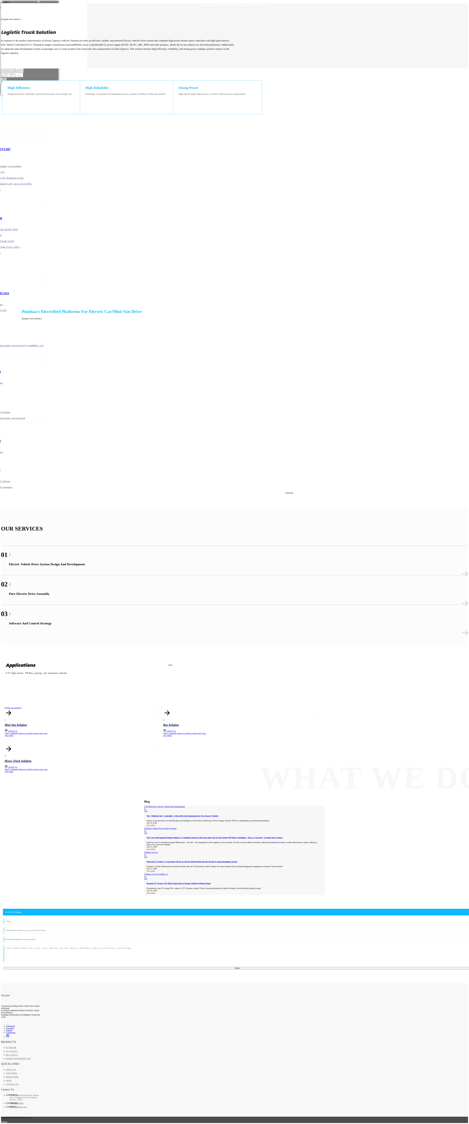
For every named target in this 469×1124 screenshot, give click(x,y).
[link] (5, 995)
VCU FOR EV (12, 1051)
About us (11, 1070)
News (8, 1081)
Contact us (12, 1084)
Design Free (12, 1077)
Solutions (11, 1073)
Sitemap (4, 1122)
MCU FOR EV (12, 1055)
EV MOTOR (11, 1048)
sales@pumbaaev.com (18, 1107)
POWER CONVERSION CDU (18, 1059)
